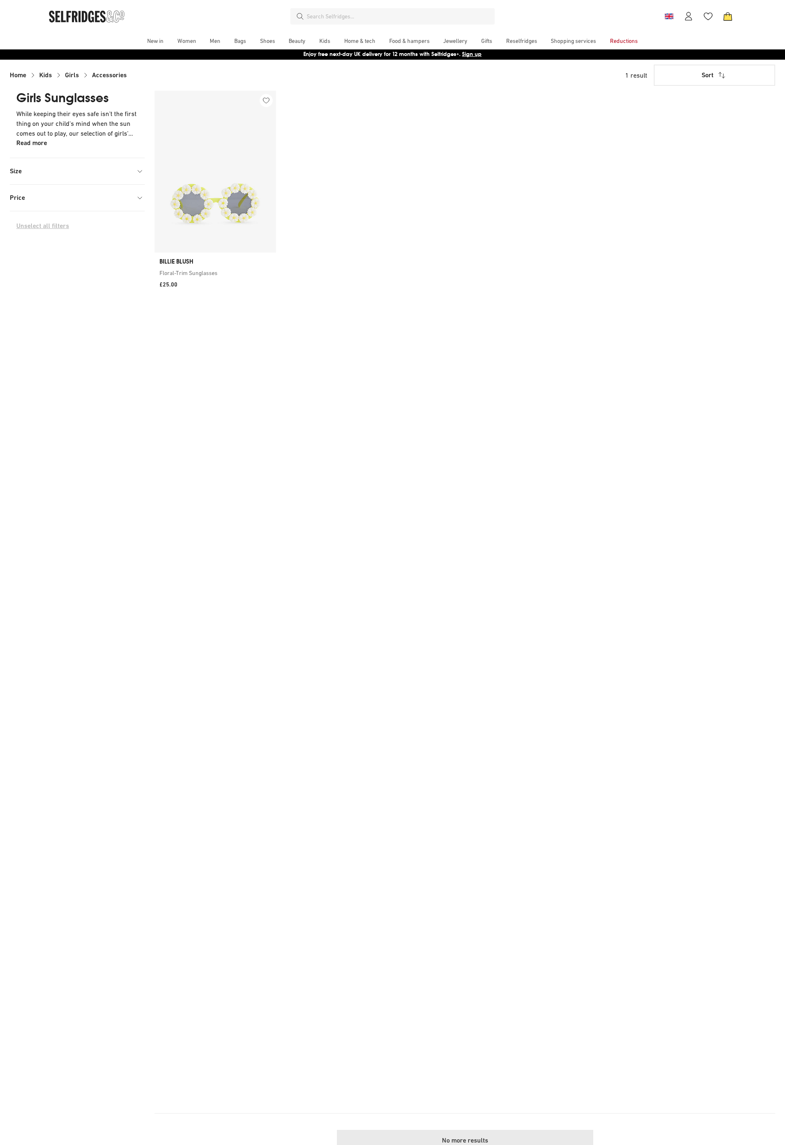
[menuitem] (155, 41)
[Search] (300, 16)
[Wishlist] (708, 16)
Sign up (472, 54)
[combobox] (399, 16)
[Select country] (669, 16)
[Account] (688, 16)
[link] (215, 273)
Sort (707, 75)
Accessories (109, 75)
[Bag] (728, 16)
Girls (72, 75)
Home (18, 75)
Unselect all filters (42, 226)
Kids (45, 75)
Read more (31, 143)
